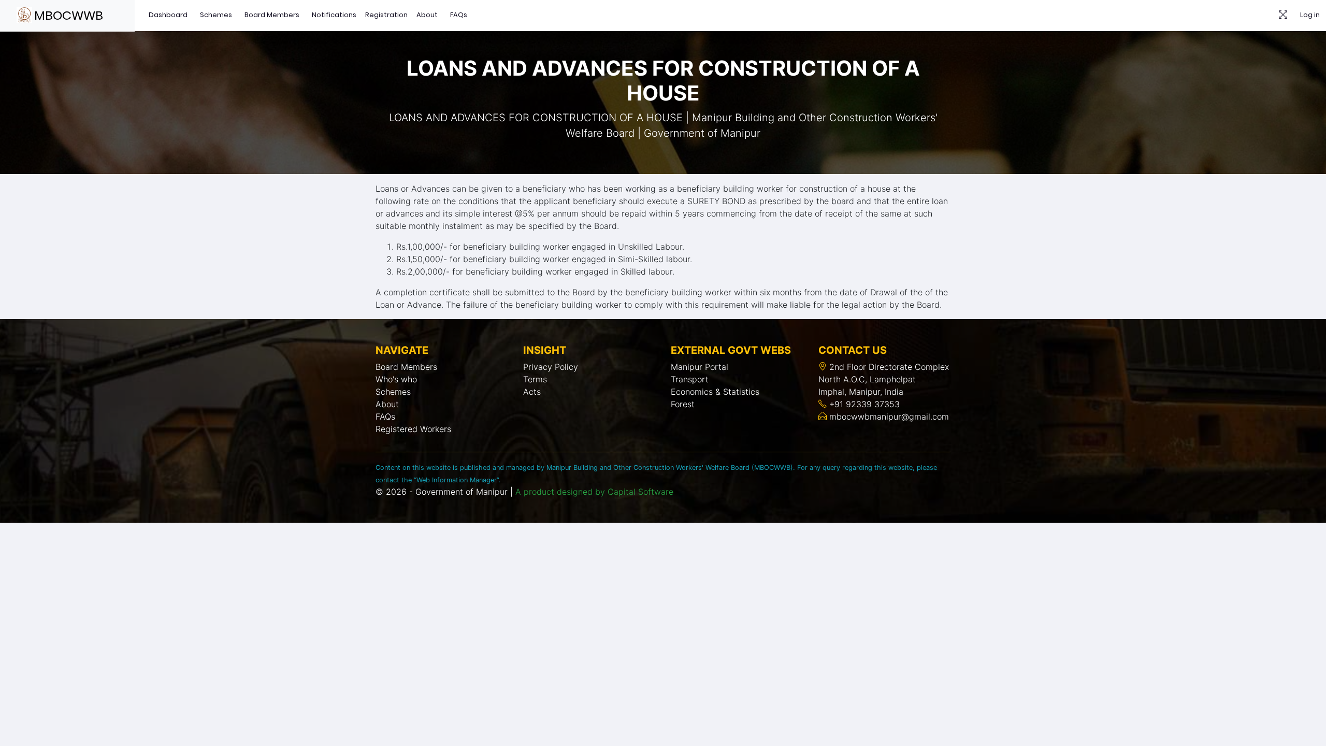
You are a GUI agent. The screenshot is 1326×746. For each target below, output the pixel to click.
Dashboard (168, 15)
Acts (532, 391)
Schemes (216, 15)
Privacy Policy (550, 367)
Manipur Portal (699, 367)
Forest (683, 404)
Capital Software (640, 491)
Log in (1310, 15)
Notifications (334, 15)
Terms (535, 379)
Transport (690, 379)
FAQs (458, 15)
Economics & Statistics (715, 391)
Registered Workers (413, 429)
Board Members (271, 15)
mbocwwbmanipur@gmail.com (888, 416)
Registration (386, 15)
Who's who (396, 379)
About (427, 15)
